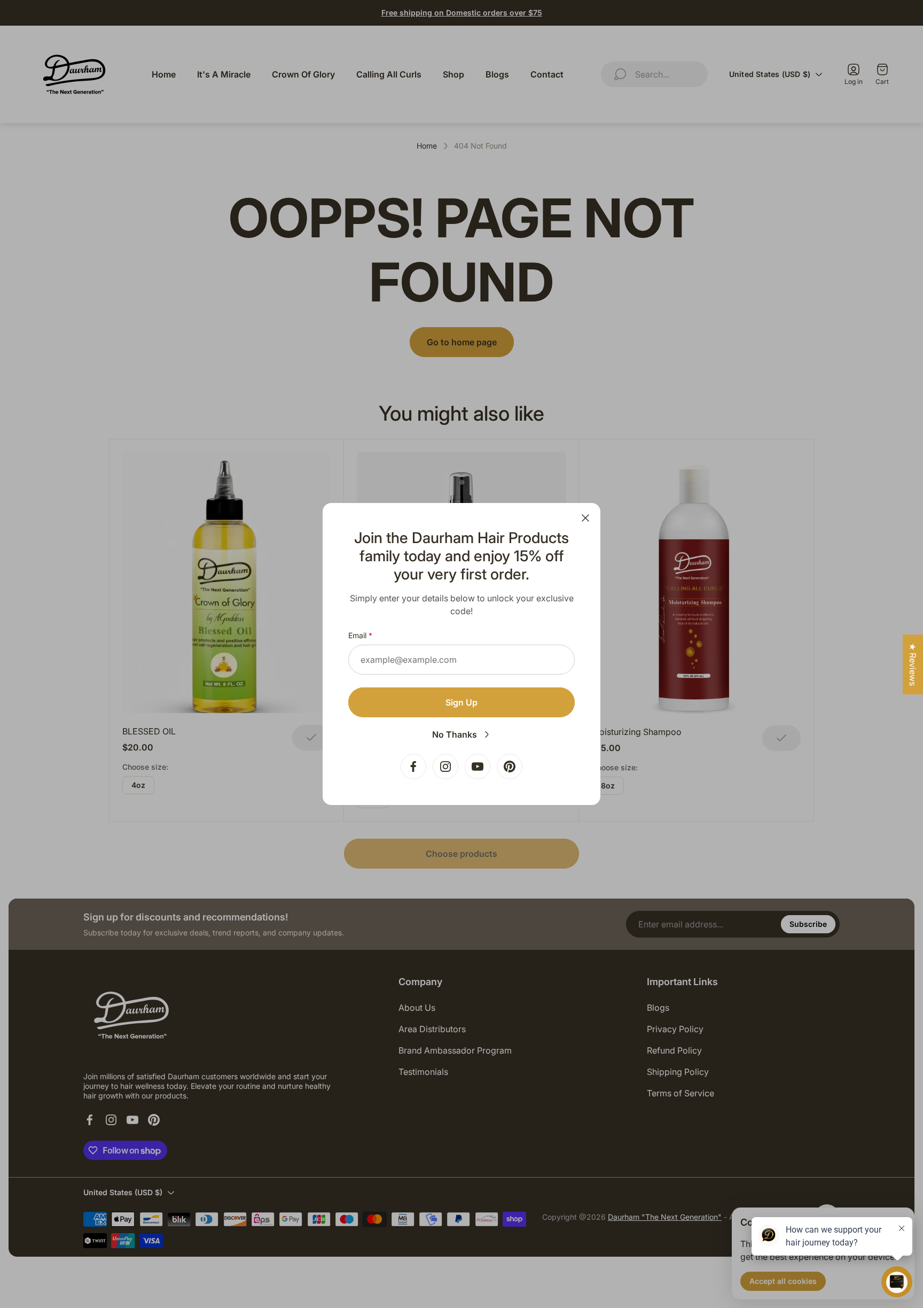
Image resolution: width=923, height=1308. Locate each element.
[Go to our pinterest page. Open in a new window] (509, 766)
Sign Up (461, 702)
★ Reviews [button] (913, 664)
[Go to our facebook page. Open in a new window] (413, 766)
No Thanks (454, 734)
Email (357, 635)
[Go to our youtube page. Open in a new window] (477, 766)
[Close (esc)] (585, 518)
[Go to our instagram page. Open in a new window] (445, 766)
